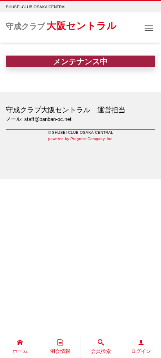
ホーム (20, 351)
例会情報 (60, 351)
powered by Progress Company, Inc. (80, 139)
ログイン (141, 351)
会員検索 (101, 351)
